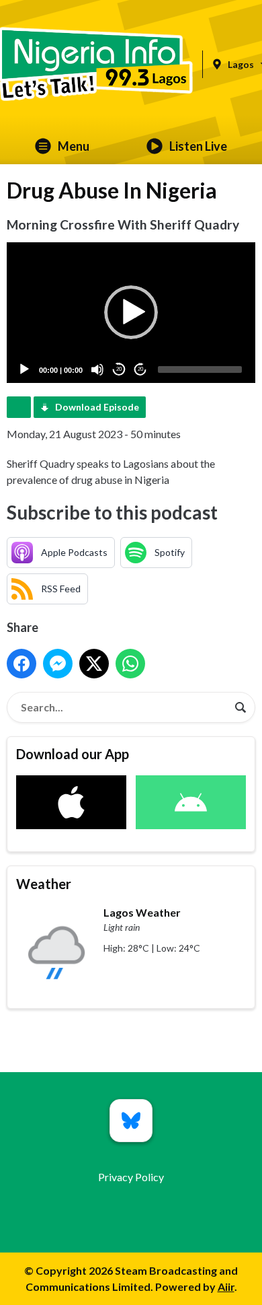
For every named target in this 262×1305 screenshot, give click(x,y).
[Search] (240, 707)
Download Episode (97, 407)
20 (119, 369)
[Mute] (97, 369)
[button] (131, 312)
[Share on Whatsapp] (130, 663)
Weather (43, 884)
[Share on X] (94, 663)
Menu (73, 146)
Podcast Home (19, 407)
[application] (131, 312)
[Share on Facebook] (21, 663)
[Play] (24, 369)
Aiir (226, 1286)
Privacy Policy (131, 1176)
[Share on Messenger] (58, 663)
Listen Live (198, 146)
